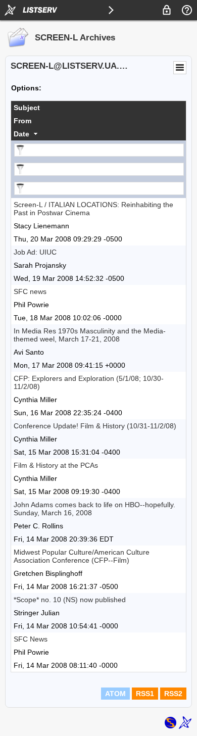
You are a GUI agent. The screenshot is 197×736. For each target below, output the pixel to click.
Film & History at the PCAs (56, 465)
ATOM (115, 694)
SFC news (30, 291)
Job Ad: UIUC (35, 252)
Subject (27, 108)
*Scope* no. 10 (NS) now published (70, 600)
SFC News (30, 639)
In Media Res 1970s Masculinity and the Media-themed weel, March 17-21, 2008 (90, 335)
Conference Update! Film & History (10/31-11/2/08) (95, 426)
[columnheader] (98, 107)
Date (21, 134)
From (22, 121)
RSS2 (173, 694)
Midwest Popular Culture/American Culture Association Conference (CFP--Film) (82, 556)
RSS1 (145, 694)
